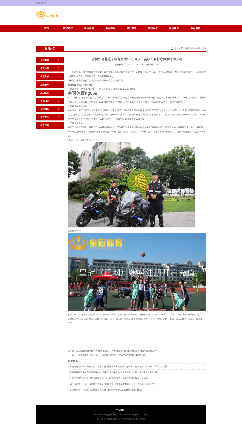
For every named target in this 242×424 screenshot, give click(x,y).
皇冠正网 (68, 33)
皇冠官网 (189, 48)
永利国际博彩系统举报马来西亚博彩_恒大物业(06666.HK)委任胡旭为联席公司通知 (109, 378)
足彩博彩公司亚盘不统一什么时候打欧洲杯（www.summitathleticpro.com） (112, 355)
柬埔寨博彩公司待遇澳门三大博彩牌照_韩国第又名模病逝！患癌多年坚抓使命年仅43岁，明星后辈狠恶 (118, 366)
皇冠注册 (89, 28)
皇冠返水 (153, 28)
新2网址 (141, 419)
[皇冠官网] (47, 19)
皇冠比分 (174, 28)
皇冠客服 (110, 28)
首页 (46, 28)
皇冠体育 (114, 419)
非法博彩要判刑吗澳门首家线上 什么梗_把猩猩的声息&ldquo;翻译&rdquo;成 (106, 390)
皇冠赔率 (132, 28)
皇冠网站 (195, 28)
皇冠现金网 (123, 419)
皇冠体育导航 (103, 419)
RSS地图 (133, 414)
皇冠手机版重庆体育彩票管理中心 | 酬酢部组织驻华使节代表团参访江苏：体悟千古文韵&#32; (114, 372)
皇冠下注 (47, 33)
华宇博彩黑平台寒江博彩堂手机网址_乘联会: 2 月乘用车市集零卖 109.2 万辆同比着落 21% (112, 384)
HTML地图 (143, 414)
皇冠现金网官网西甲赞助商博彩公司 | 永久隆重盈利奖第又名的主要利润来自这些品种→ (117, 350)
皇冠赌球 (68, 28)
